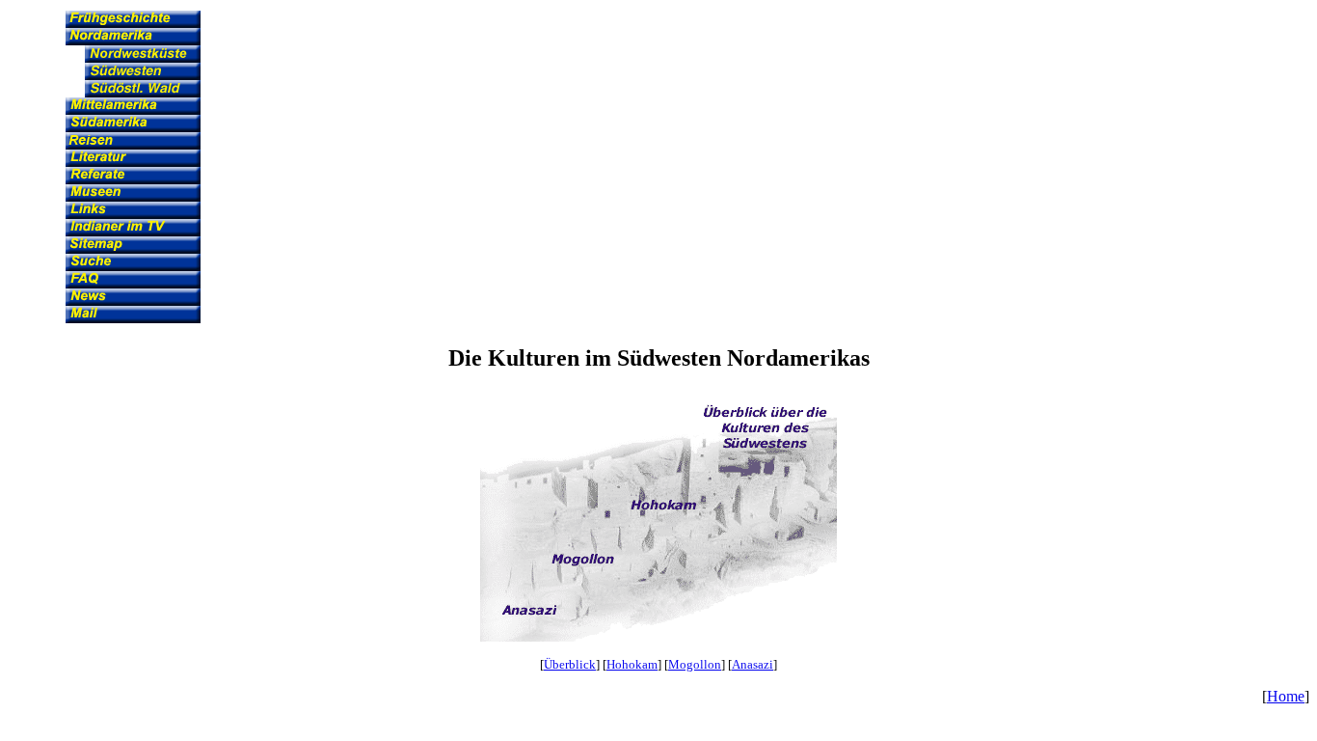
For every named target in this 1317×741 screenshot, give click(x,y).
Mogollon (694, 664)
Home (1285, 696)
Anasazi (752, 664)
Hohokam (632, 664)
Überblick (570, 664)
